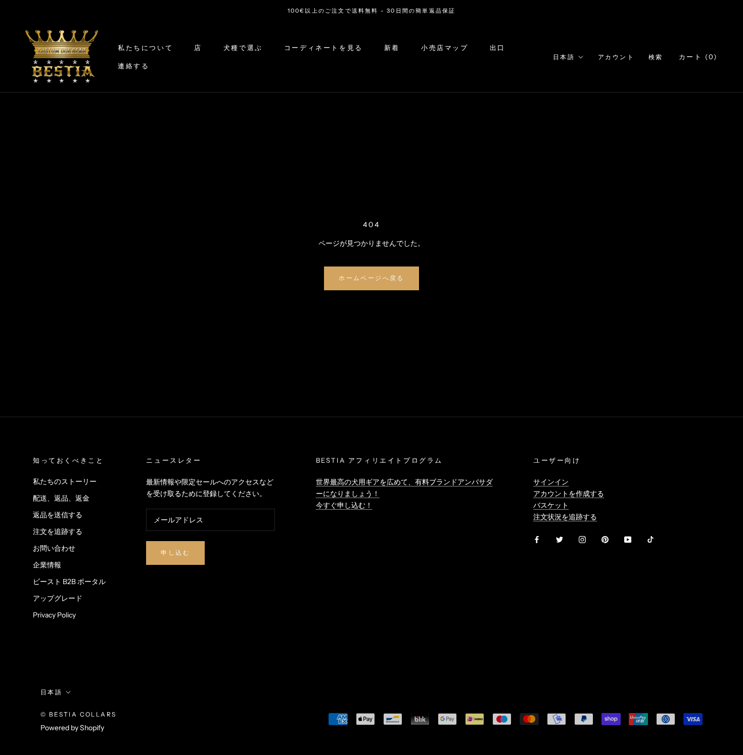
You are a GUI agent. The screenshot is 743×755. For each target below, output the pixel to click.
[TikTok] (650, 539)
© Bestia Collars (78, 714)
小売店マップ (445, 48)
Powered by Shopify (72, 727)
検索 (655, 57)
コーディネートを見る (323, 48)
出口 (497, 48)
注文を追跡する (57, 531)
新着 (392, 48)
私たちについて (145, 48)
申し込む (175, 552)
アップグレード (57, 598)
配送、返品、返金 (61, 498)
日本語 (564, 57)
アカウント (616, 57)
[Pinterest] (605, 539)
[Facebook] (536, 539)
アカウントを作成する (568, 493)
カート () (698, 57)
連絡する (133, 66)
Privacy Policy (54, 614)
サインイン (551, 481)
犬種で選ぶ (243, 48)
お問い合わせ (54, 548)
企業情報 (47, 564)
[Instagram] (582, 539)
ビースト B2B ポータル (69, 581)
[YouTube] (627, 539)
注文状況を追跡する (565, 516)
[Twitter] (559, 539)
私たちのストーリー (65, 481)
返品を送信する (57, 514)
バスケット (551, 505)
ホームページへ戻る (371, 278)
